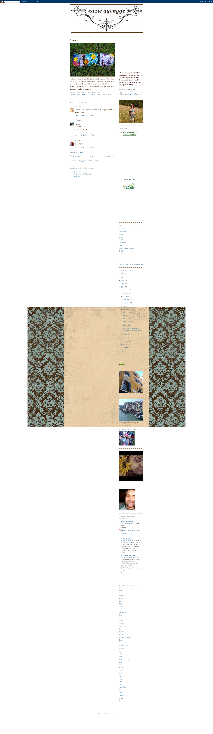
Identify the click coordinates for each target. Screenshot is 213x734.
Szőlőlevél (124, 534)
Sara (120, 676)
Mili (120, 651)
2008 (123, 287)
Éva (120, 701)
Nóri (120, 665)
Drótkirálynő (123, 612)
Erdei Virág (122, 626)
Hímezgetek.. (127, 325)
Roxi (120, 670)
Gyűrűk (121, 251)
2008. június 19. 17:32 (84, 135)
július (125, 306)
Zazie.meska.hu (129, 179)
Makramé (122, 648)
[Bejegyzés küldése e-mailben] (98, 92)
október (125, 296)
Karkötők (107, 94)
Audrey (121, 596)
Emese (121, 620)
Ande (120, 590)
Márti (120, 654)
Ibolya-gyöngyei (126, 538)
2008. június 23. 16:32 (84, 147)
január (125, 348)
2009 (123, 284)
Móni (120, 657)
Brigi (120, 604)
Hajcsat (121, 237)
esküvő (121, 254)
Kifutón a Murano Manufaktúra (131, 557)
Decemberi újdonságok (128, 523)
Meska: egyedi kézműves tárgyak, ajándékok (129, 133)
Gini (120, 629)
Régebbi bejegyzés (109, 156)
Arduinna (77, 176)
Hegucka (121, 632)
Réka (120, 673)
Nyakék (121, 240)
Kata (120, 640)
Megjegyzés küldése (76, 152)
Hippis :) (125, 315)
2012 (123, 274)
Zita (120, 690)
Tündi (120, 684)
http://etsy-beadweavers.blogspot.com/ (131, 264)
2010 (123, 280)
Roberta (121, 668)
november (126, 293)
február (125, 344)
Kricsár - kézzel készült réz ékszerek (130, 531)
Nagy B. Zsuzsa (124, 659)
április (125, 338)
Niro (120, 662)
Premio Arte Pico (128, 319)
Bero (76, 106)
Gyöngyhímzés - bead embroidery (89, 94)
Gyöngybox (77, 172)
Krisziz (121, 643)
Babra (120, 598)
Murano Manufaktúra (128, 555)
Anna (120, 593)
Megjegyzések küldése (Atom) (88, 161)
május (125, 334)
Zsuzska (121, 695)
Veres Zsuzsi (123, 687)
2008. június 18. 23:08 (84, 115)
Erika (76, 140)
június (125, 309)
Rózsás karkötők (126, 540)
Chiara (121, 607)
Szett (120, 245)
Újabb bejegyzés (75, 156)
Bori (120, 601)
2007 (123, 352)
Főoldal (92, 156)
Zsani (120, 692)
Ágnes (121, 698)
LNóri (77, 121)
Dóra (120, 615)
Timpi (121, 679)
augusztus (126, 303)
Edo (120, 618)
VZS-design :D (127, 322)
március (125, 341)
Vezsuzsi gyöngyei (127, 521)
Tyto (120, 681)
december (126, 290)
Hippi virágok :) (128, 312)
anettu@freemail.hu (131, 94)
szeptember (127, 300)
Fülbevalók (122, 243)
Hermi (121, 634)
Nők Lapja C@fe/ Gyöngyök (83, 174)
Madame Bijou (123, 645)
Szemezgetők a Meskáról (126, 248)
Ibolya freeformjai (124, 637)
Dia (120, 609)
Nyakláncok (122, 231)
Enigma (121, 623)
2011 (123, 277)
